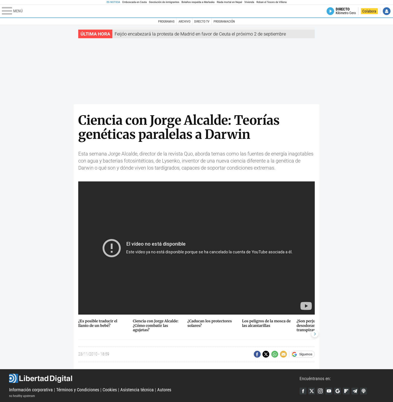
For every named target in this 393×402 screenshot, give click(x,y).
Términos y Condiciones (77, 389)
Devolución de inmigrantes (164, 2)
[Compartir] (257, 354)
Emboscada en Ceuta (134, 2)
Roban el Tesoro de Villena (271, 2)
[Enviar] (274, 354)
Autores (164, 389)
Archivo (184, 21)
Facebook (303, 391)
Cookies (110, 389)
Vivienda (249, 2)
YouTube (328, 391)
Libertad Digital (154, 378)
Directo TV (201, 21)
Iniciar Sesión (386, 11)
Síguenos (305, 354)
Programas (166, 21)
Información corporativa (31, 389)
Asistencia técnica (137, 389)
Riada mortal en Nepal (229, 2)
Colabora (369, 11)
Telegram (354, 391)
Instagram (320, 391)
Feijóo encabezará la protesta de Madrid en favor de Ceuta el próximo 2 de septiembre (200, 34)
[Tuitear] (265, 354)
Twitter (311, 391)
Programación (224, 21)
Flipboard (346, 391)
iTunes (363, 391)
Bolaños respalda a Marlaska (197, 2)
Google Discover (337, 391)
